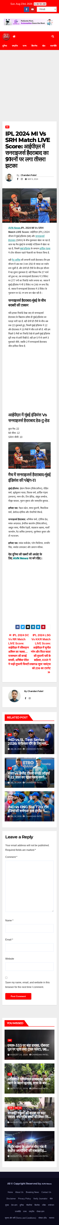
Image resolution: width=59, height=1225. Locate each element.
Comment (11, 857)
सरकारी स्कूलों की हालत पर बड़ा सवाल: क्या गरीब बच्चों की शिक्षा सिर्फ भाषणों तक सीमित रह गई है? (29, 1117)
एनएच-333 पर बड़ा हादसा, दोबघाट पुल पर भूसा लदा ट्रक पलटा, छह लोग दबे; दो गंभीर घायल (28, 1049)
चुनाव (7, 1205)
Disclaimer (11, 1198)
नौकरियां (29, 1205)
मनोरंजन (51, 1205)
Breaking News (32, 1192)
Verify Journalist (40, 1198)
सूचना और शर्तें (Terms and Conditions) (20, 1218)
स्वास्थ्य (51, 1218)
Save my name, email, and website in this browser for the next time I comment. (27, 984)
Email (9, 939)
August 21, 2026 (19, 1156)
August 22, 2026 (19, 1088)
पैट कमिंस (16, 260)
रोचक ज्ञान (40, 1211)
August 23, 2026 (19, 1055)
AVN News (14, 228)
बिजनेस (34, 45)
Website (9, 958)
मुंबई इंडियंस (25, 248)
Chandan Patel (28, 175)
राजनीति (18, 1211)
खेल (43, 45)
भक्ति (44, 1205)
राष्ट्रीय (15, 45)
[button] (52, 36)
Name (9, 920)
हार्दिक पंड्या (45, 248)
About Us (19, 1192)
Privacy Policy (24, 1198)
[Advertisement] (29, 90)
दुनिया (4, 45)
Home (10, 1192)
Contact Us (46, 1192)
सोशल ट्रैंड (18, 1108)
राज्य (25, 45)
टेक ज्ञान (14, 1205)
